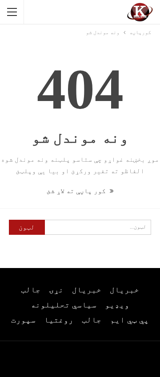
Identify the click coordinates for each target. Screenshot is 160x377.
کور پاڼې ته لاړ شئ (77, 190)
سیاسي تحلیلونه (63, 304)
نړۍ (56, 289)
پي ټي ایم (129, 319)
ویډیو (117, 304)
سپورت (23, 319)
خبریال (124, 289)
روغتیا (58, 319)
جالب (30, 289)
